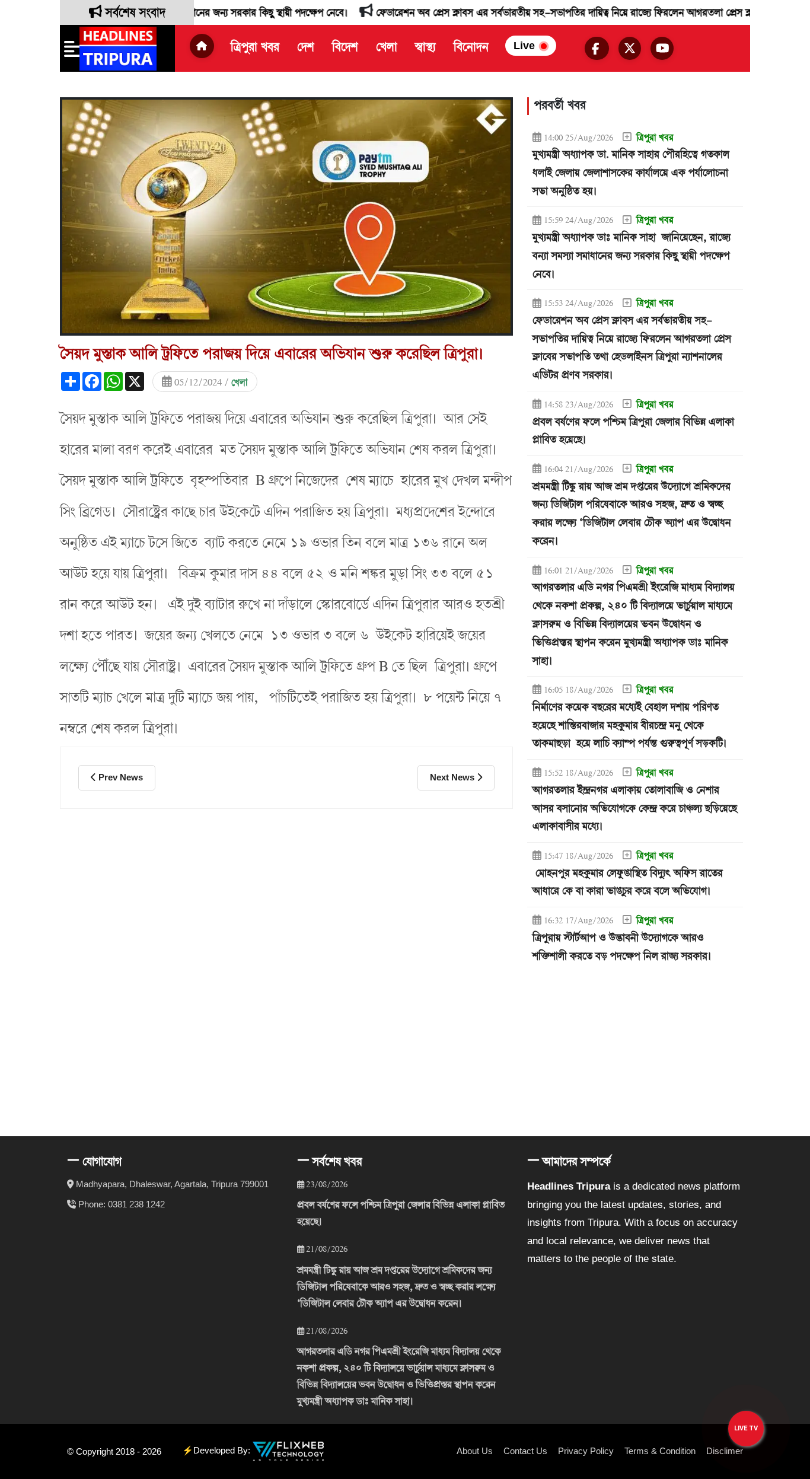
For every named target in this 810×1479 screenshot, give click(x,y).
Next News (453, 777)
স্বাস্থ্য (425, 47)
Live (526, 46)
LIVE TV (746, 1428)
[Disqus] (286, 959)
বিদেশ (345, 47)
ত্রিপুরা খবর (255, 47)
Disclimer (724, 1451)
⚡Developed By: (217, 1451)
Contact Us (525, 1451)
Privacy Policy (586, 1451)
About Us (475, 1451)
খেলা (386, 47)
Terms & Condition (660, 1451)
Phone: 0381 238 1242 (121, 1204)
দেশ (305, 47)
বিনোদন (471, 47)
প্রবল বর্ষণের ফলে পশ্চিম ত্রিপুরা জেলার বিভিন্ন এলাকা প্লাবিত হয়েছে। (401, 1213)
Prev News (119, 777)
